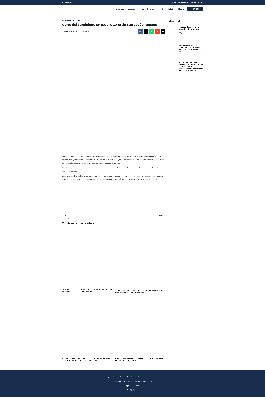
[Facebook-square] (188, 2)
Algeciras (131, 9)
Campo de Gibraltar (146, 9)
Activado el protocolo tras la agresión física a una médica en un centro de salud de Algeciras (190, 30)
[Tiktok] (202, 2)
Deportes (160, 9)
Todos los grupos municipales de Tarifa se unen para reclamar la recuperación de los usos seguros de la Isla (86, 359)
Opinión (171, 9)
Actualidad (120, 9)
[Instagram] (192, 2)
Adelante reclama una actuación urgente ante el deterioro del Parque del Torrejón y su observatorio (139, 292)
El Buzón (181, 9)
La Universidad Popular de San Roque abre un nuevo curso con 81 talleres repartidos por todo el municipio (87, 290)
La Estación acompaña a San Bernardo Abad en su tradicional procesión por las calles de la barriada (139, 359)
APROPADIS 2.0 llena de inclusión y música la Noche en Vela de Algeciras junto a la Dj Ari (190, 48)
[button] (140, 31)
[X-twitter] (198, 2)
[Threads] (195, 2)
